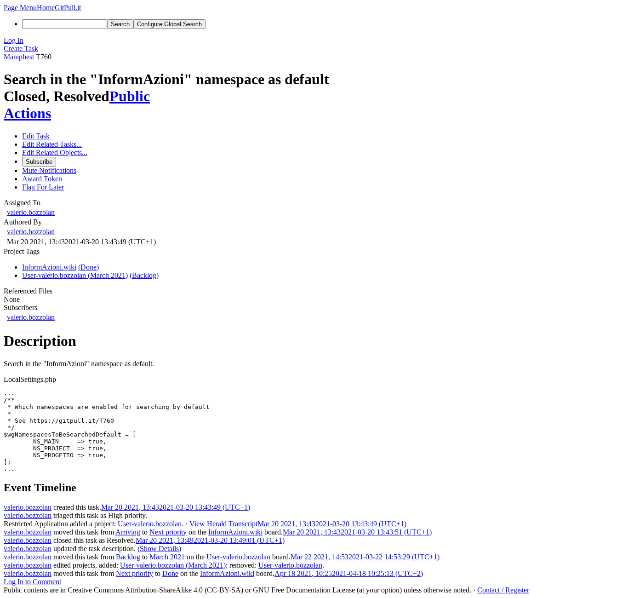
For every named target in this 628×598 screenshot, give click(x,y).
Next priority (168, 532)
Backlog (128, 557)
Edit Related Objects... (54, 152)
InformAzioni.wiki (235, 532)
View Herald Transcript (223, 524)
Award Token (42, 179)
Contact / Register (503, 590)
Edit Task (36, 136)
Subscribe (39, 161)
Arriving (127, 532)
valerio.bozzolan (31, 212)
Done (170, 573)
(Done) (88, 267)
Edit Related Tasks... (52, 144)
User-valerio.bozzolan (150, 524)
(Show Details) (159, 548)
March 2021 (167, 557)
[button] (20, 8)
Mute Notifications (49, 170)
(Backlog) (144, 275)
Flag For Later (43, 187)
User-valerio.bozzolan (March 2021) (173, 565)
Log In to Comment (32, 582)
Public (129, 96)
